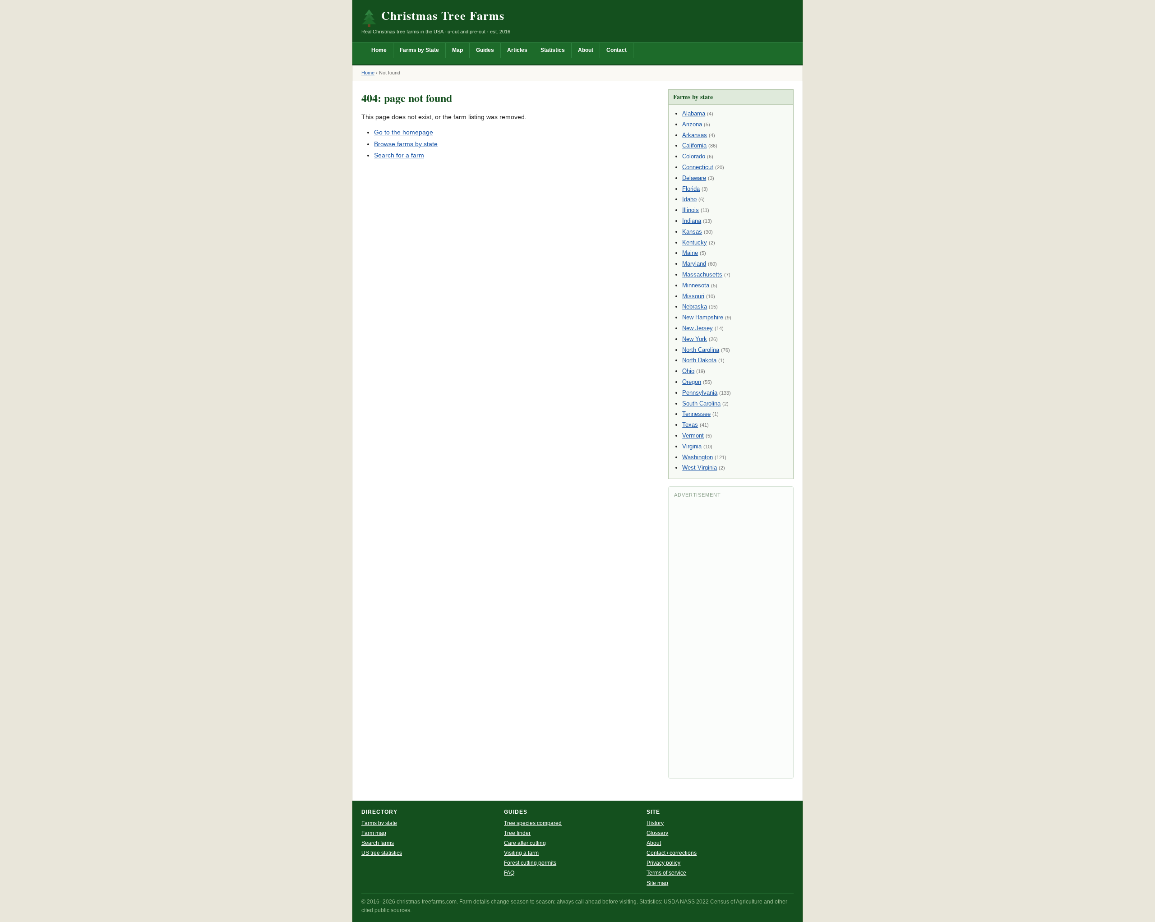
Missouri (693, 296)
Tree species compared (533, 823)
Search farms (377, 843)
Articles (517, 50)
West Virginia (699, 467)
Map (457, 50)
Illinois (690, 210)
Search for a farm (399, 155)
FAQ (509, 873)
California (694, 145)
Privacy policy (663, 863)
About (585, 50)
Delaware (694, 178)
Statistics (553, 50)
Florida (691, 188)
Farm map (373, 833)
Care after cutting (525, 843)
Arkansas (694, 135)
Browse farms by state (406, 144)
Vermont (693, 435)
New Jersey (697, 328)
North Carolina (700, 349)
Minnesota (695, 285)
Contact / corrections (672, 853)
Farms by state (379, 823)
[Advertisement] (731, 637)
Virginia (692, 446)
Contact (616, 50)
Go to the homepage (403, 132)
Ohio (688, 371)
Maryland (694, 263)
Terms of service (666, 873)
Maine (690, 252)
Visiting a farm (521, 853)
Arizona (692, 124)
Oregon (691, 381)
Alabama (693, 113)
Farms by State (419, 50)
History (655, 823)
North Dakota (699, 360)
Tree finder (517, 833)
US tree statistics (381, 853)
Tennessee (696, 413)
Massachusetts (702, 274)
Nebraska (694, 306)
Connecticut (697, 167)
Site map (657, 883)
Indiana (691, 220)
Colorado (693, 156)
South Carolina (701, 403)
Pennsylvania (699, 392)
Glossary (657, 833)
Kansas (692, 231)
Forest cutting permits (530, 863)
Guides (485, 50)
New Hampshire (702, 317)
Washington (697, 457)
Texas (690, 424)
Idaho (689, 199)
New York (694, 339)
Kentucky (694, 242)
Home (379, 50)
